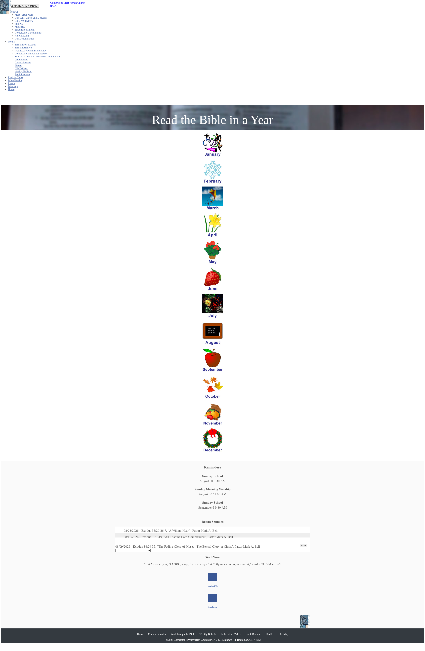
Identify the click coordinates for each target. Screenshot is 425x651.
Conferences (21, 59)
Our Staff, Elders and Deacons (31, 17)
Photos (18, 65)
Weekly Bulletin (23, 71)
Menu (20, 5)
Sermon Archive (23, 47)
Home (11, 89)
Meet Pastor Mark (24, 14)
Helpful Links (22, 35)
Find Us (19, 23)
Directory (13, 86)
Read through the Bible (182, 634)
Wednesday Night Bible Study (30, 50)
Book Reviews (22, 74)
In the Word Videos (231, 634)
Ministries (20, 26)
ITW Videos (21, 68)
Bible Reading (15, 80)
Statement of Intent (24, 29)
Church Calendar (157, 634)
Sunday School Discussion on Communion (37, 56)
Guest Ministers (23, 62)
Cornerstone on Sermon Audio (31, 53)
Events (11, 83)
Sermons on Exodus (25, 44)
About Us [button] (13, 11)
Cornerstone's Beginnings (28, 32)
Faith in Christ (15, 77)
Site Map (283, 634)
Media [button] (11, 41)
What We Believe (24, 20)
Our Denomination (24, 38)
